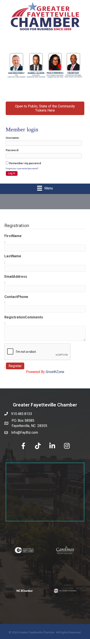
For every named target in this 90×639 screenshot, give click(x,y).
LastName (12, 256)
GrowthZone (55, 372)
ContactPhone (16, 297)
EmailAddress (15, 276)
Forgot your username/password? (22, 168)
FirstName (13, 236)
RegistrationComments (23, 317)
